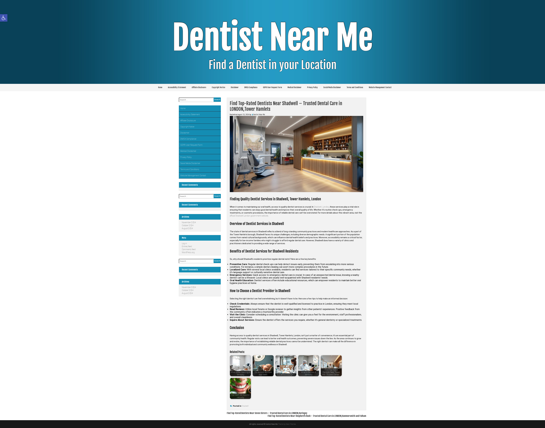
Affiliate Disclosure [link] (199, 87)
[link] (3, 18)
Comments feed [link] (189, 249)
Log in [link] (184, 243)
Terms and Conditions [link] (355, 87)
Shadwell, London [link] (321, 207)
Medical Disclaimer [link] (294, 87)
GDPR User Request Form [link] (272, 87)
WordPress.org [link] (188, 252)
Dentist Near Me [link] (272, 37)
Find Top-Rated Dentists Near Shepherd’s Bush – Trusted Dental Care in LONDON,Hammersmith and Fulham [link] (317, 416)
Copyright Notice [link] (218, 87)
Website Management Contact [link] (380, 87)
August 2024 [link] (187, 228)
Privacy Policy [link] (312, 87)
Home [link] (160, 87)
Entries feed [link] (187, 246)
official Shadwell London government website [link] (249, 216)
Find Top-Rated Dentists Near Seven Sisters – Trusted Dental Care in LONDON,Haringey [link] (267, 413)
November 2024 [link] (189, 222)
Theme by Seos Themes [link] (287, 424)
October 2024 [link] (187, 225)
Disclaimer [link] (235, 87)
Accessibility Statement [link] (177, 87)
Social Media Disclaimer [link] (332, 87)
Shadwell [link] (245, 406)
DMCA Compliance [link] (250, 87)
